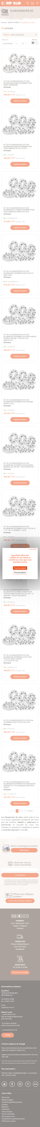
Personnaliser (20, 572)
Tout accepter (20, 568)
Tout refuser (33, 549)
